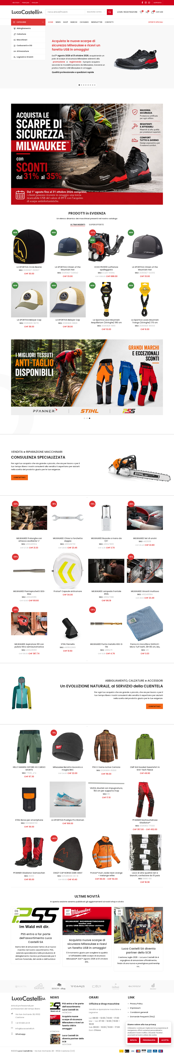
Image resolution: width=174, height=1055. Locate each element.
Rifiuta (133, 1040)
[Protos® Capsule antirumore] (68, 596)
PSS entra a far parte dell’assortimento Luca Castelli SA (35, 963)
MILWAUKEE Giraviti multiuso (145, 616)
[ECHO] (77, 1011)
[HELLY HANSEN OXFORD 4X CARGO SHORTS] (29, 772)
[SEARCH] (110, 12)
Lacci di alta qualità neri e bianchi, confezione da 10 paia (145, 899)
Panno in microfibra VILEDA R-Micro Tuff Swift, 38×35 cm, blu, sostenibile (145, 672)
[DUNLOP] (58, 1011)
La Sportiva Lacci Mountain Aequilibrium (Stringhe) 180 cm (106, 321)
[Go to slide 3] (83, 85)
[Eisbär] (115, 1011)
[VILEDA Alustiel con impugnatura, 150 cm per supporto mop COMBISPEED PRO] (106, 809)
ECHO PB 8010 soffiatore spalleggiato (106, 268)
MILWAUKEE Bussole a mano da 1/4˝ (106, 565)
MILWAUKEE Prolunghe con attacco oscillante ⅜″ (29, 565)
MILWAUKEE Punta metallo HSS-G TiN (106, 670)
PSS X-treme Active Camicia (106, 792)
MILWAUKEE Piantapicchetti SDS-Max (29, 618)
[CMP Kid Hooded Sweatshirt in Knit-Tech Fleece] (145, 772)
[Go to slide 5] (88, 85)
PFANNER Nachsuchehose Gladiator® (144, 846)
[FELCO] (134, 1011)
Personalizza (149, 1040)
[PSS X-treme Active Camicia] (106, 772)
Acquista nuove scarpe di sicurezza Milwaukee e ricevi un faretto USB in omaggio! (87, 969)
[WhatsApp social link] (149, 3)
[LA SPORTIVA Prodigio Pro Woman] (68, 825)
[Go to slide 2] (81, 85)
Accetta (165, 1040)
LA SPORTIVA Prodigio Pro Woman (67, 845)
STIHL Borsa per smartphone (29, 845)
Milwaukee (82, 58)
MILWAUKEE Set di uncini (145, 563)
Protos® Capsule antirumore (68, 616)
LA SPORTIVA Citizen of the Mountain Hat (68, 268)
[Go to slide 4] (85, 85)
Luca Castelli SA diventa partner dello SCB (139, 976)
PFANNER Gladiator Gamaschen (29, 898)
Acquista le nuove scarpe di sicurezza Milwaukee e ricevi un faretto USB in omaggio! (76, 45)
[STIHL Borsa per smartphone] (29, 825)
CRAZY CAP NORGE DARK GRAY (67, 898)
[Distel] (20, 1011)
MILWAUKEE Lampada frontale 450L (106, 618)
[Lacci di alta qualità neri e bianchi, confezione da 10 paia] (145, 878)
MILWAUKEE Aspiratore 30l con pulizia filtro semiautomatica (29, 670)
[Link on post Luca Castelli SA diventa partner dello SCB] (138, 950)
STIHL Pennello (68, 669)
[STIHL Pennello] (68, 649)
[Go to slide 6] (90, 85)
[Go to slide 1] (79, 85)
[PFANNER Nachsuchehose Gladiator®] (145, 825)
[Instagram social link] (145, 3)
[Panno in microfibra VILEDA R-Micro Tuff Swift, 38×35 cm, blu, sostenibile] (145, 649)
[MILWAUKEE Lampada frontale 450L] (106, 596)
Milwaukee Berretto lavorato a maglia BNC (68, 793)
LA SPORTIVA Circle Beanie (29, 267)
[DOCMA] (39, 1011)
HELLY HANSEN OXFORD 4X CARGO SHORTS (29, 793)
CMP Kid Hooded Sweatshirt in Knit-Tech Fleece (145, 793)
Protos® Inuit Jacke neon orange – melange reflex (106, 899)
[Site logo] (27, 12)
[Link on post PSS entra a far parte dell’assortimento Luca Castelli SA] (35, 943)
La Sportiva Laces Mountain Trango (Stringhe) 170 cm (145, 321)
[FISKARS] (153, 1011)
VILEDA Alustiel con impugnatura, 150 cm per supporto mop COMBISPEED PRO (106, 816)
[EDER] (96, 1011)
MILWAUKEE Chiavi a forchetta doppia (68, 565)
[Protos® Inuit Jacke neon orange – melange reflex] (106, 878)
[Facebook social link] (142, 3)
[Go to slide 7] (92, 85)
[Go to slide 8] (94, 85)
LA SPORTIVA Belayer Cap (29, 320)
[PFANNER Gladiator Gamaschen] (29, 878)
